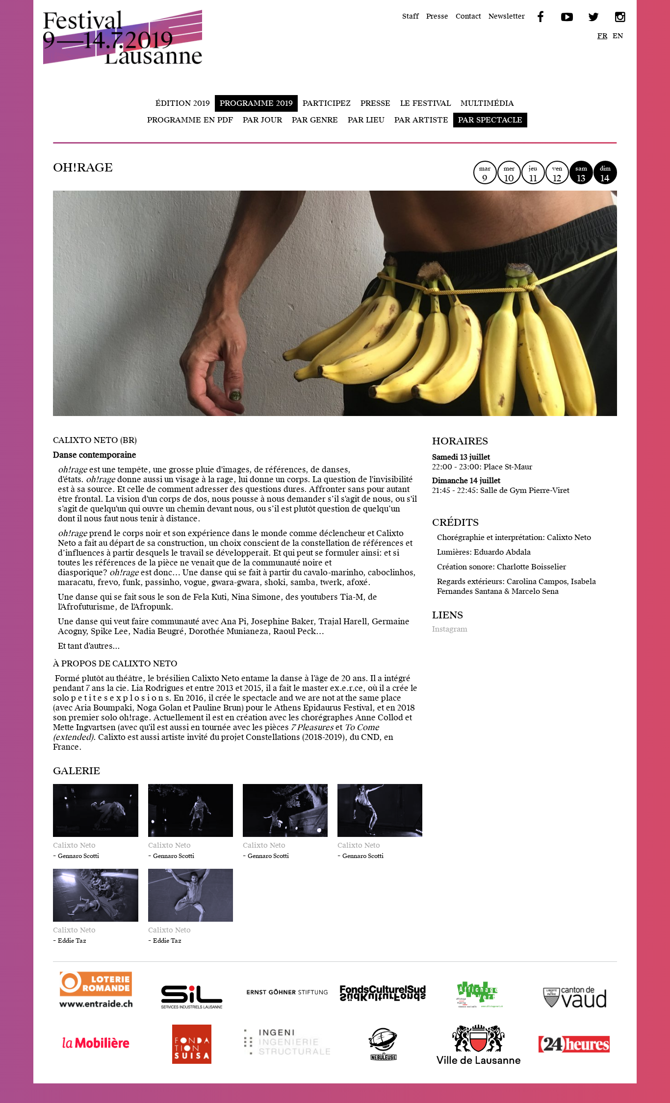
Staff (410, 16)
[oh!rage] (335, 320)
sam (581, 174)
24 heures (549, 1063)
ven (557, 174)
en (618, 36)
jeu (533, 174)
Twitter (593, 17)
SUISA (161, 1063)
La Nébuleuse (365, 1063)
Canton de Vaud (561, 1016)
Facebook (540, 17)
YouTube (566, 17)
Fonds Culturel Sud (376, 1016)
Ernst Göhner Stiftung (285, 1016)
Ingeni (256, 1063)
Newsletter (507, 16)
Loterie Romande (86, 1008)
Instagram (449, 629)
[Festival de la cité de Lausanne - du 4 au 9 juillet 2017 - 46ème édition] (131, 37)
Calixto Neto (74, 845)
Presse (437, 16)
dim (605, 174)
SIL (155, 1016)
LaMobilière (76, 1063)
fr (602, 36)
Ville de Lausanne (469, 1063)
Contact (468, 16)
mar (484, 174)
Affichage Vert (463, 1016)
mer (509, 174)
